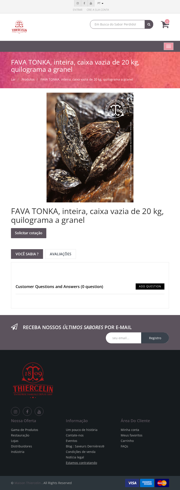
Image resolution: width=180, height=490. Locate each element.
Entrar (77, 10)
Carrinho (127, 441)
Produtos (28, 79)
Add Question (150, 286)
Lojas (14, 441)
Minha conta (130, 430)
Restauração (20, 435)
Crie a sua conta (98, 10)
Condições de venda (80, 452)
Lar (13, 79)
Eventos (71, 441)
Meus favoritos (131, 435)
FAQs (124, 446)
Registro (155, 338)
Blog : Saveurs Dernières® (85, 446)
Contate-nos (75, 435)
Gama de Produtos (24, 430)
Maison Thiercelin (27, 483)
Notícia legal (75, 457)
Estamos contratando (81, 463)
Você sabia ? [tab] (27, 254)
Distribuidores (21, 446)
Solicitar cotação (28, 233)
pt (99, 3)
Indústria (17, 452)
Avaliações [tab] (60, 254)
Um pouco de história (81, 430)
